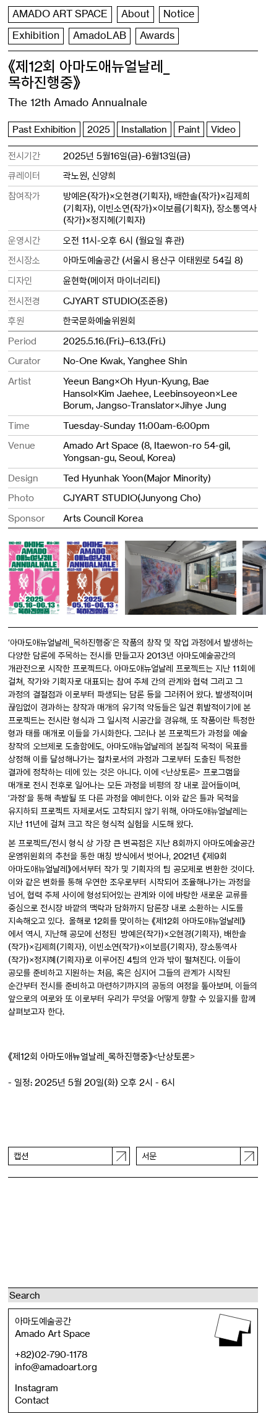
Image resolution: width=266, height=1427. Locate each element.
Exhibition (35, 35)
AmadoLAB (99, 35)
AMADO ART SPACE (60, 14)
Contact (32, 1400)
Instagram (36, 1388)
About (135, 14)
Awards (157, 35)
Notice (178, 14)
